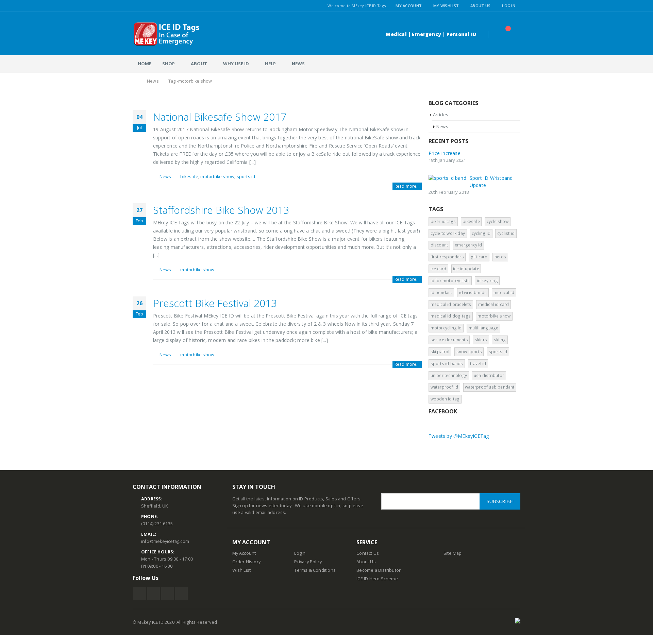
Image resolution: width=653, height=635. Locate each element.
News (298, 64)
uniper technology (449, 375)
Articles (441, 114)
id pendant (441, 292)
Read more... (407, 186)
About (199, 64)
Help (270, 64)
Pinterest (167, 593)
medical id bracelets (451, 304)
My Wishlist (446, 5)
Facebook (139, 593)
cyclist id (506, 233)
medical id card (493, 304)
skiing (500, 340)
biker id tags (443, 221)
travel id (478, 363)
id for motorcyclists (450, 281)
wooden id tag (445, 399)
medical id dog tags (451, 316)
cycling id (481, 233)
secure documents (449, 340)
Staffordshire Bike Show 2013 (221, 210)
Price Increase (445, 153)
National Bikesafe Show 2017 (219, 117)
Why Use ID (236, 64)
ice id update (466, 269)
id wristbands (473, 292)
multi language (484, 328)
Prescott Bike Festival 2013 (215, 303)
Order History (246, 562)
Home (144, 64)
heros (500, 257)
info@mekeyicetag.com (165, 541)
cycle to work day (448, 233)
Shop (168, 64)
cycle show (497, 221)
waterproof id (444, 387)
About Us (480, 5)
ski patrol (440, 352)
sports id (246, 176)
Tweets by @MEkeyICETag (459, 436)
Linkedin (181, 593)
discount (439, 245)
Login (299, 553)
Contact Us (367, 553)
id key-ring (487, 281)
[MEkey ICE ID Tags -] (167, 34)
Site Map (452, 553)
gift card (479, 257)
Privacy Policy (308, 562)
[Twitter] (143, 6)
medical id (503, 292)
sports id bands (447, 363)
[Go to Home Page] (135, 81)
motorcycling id (446, 328)
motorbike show (217, 176)
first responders (447, 257)
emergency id (468, 245)
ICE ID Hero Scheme (377, 579)
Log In (508, 5)
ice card (439, 269)
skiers (481, 340)
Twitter (153, 593)
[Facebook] (135, 6)
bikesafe (189, 176)
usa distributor (489, 375)
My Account (409, 5)
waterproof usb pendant (489, 387)
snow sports (469, 352)
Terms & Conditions (315, 570)
